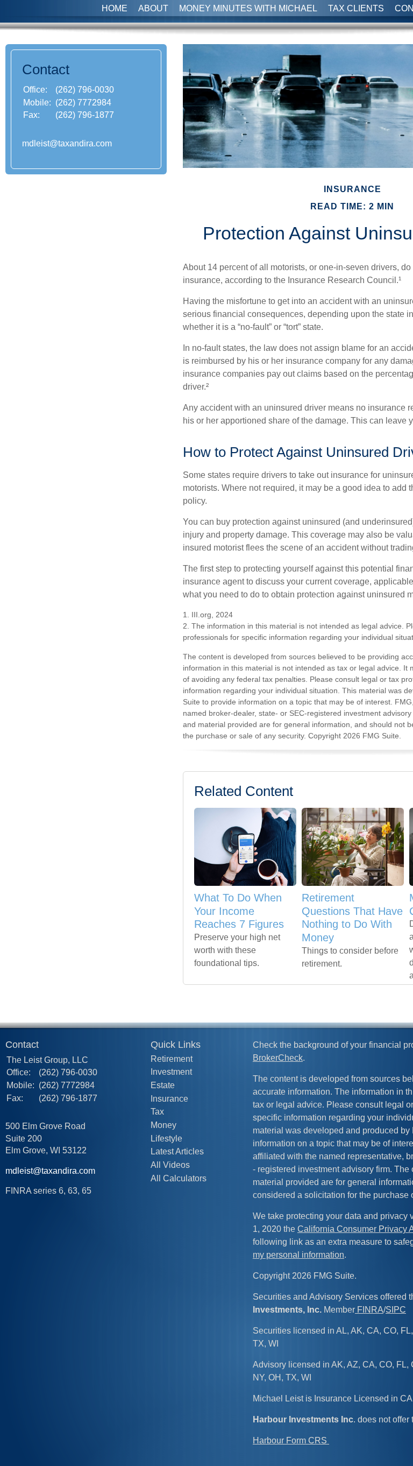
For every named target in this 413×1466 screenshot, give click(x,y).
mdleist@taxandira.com (67, 143)
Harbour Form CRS (291, 1440)
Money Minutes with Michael (248, 8)
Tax (157, 1111)
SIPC (396, 1309)
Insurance (169, 1098)
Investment (171, 1071)
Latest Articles (177, 1151)
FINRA (369, 1309)
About (153, 8)
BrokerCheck (278, 1057)
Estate (163, 1085)
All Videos (170, 1164)
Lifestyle (166, 1138)
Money (163, 1125)
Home (114, 8)
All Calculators (178, 1178)
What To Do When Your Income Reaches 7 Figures (239, 911)
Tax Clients (356, 8)
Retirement (172, 1058)
